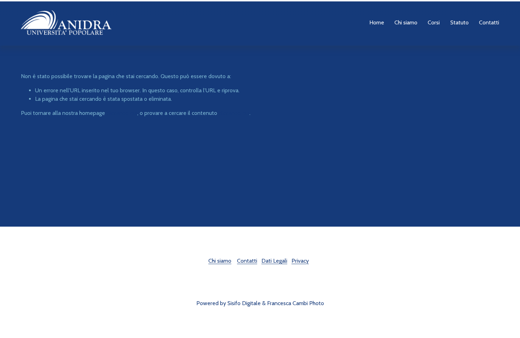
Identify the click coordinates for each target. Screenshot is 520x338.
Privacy (300, 260)
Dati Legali (274, 260)
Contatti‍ (247, 260)
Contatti (489, 22)
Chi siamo (219, 260)
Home (376, 22)
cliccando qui (121, 113)
